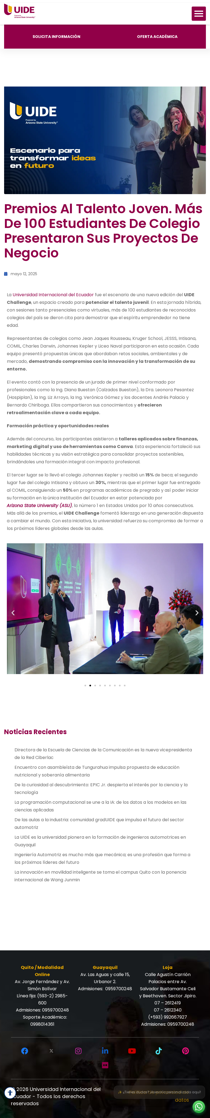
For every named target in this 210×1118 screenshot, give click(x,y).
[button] (13, 612)
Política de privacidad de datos (159, 1096)
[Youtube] (132, 1051)
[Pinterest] (185, 1051)
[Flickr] (105, 1065)
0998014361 (42, 1024)
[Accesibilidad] (10, 1093)
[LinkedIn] (105, 1051)
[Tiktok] (158, 1051)
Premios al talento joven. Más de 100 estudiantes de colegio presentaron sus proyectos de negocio (103, 231)
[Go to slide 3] (95, 685)
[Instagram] (78, 1051)
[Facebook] (24, 1051)
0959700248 (55, 1010)
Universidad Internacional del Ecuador (53, 295)
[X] (51, 1051)
